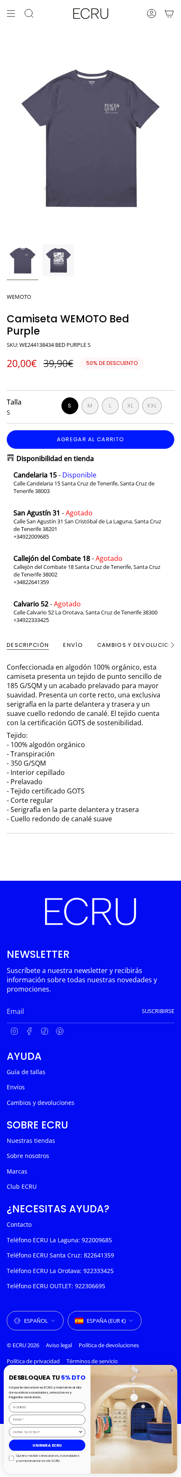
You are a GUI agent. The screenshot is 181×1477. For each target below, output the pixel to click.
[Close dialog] (171, 1370)
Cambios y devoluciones (41, 1103)
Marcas (17, 1171)
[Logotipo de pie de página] (90, 911)
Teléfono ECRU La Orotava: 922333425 (60, 1271)
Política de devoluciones (109, 1345)
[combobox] (45, 1432)
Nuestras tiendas (31, 1141)
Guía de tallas (26, 1072)
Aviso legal (59, 1345)
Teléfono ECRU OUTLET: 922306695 (56, 1286)
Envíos (16, 1087)
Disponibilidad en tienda (55, 458)
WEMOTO (19, 296)
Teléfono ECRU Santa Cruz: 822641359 (60, 1255)
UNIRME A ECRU (47, 1445)
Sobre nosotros (28, 1156)
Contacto (19, 1224)
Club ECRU (22, 1186)
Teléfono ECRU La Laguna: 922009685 (59, 1240)
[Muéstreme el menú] (11, 13)
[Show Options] (80, 1432)
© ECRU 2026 (23, 1345)
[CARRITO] (169, 13)
